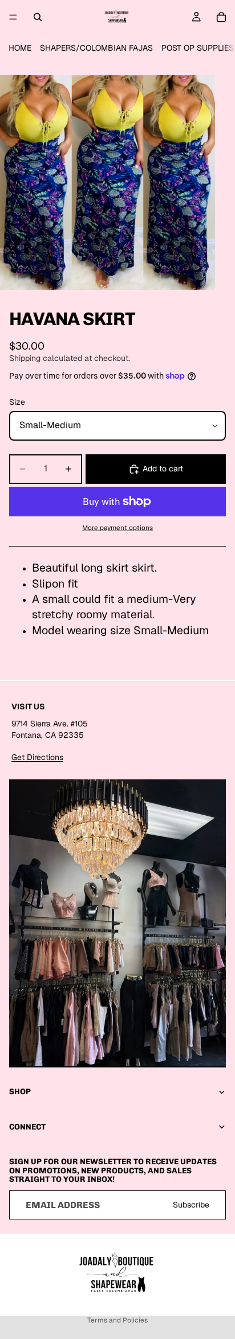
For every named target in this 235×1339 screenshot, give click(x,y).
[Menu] (13, 17)
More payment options (117, 527)
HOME (20, 48)
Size (17, 402)
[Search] (37, 17)
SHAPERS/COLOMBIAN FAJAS (96, 48)
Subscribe (191, 1204)
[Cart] (221, 17)
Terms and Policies (117, 1320)
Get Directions (37, 757)
